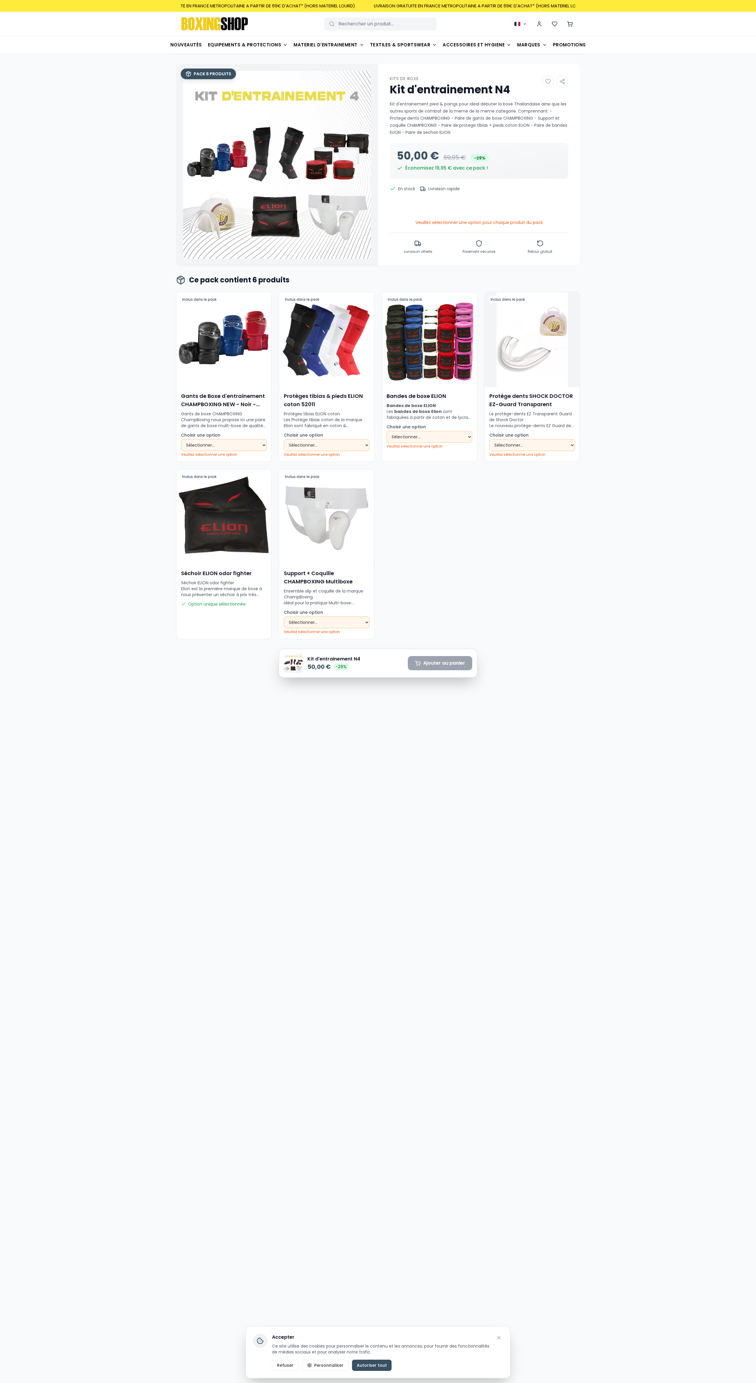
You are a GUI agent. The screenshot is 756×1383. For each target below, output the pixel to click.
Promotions (569, 45)
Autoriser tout (372, 1365)
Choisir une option (200, 435)
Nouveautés (186, 45)
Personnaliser (328, 1365)
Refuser (285, 1365)
